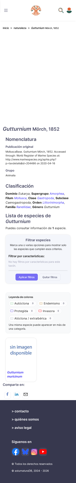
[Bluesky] (25, 452)
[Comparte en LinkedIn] (16, 395)
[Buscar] (6, 10)
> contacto (20, 411)
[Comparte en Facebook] (7, 395)
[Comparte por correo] (25, 395)
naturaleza (20, 27)
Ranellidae (23, 207)
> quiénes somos (25, 419)
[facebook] (16, 452)
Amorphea (57, 193)
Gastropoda (45, 198)
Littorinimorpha (53, 202)
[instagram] (34, 452)
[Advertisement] (38, 81)
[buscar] (61, 10)
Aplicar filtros (27, 277)
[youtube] (43, 452)
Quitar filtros (49, 277)
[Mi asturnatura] (69, 10)
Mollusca (20, 198)
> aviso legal (22, 428)
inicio (6, 27)
